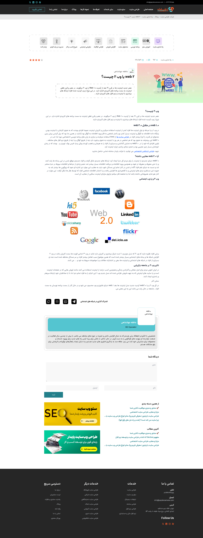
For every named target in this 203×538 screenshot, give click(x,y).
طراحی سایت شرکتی (91, 495)
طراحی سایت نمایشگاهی (89, 499)
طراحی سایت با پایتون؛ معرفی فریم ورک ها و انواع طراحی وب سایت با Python (132, 416)
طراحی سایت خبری (91, 513)
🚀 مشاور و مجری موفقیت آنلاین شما (144, 408)
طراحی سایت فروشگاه (91, 490)
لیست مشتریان (55, 495)
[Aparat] (40, 2)
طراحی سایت (134, 9)
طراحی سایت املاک (91, 504)
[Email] (57, 301)
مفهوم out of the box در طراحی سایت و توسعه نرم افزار (137, 437)
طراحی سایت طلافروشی (90, 518)
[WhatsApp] (65, 301)
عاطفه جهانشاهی (121, 71)
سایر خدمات (108, 9)
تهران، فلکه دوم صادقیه (166, 508)
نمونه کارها (84, 9)
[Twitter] (30, 2)
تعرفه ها (96, 9)
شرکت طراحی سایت (167, 17)
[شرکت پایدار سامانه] (165, 9)
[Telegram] (74, 301)
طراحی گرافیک (98, 47)
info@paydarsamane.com (154, 2)
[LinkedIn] (33, 2)
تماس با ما (53, 9)
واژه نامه (57, 509)
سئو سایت (121, 9)
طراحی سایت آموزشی (91, 509)
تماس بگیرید (37, 9)
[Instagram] (37, 2)
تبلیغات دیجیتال (130, 499)
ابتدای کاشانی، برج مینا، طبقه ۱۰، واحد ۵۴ (160, 511)
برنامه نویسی (135, 47)
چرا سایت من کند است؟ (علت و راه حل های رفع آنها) (139, 420)
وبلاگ (74, 9)
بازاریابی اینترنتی (85, 47)
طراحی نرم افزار (131, 509)
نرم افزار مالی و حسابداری (127, 513)
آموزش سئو (146, 47)
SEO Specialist (130, 327)
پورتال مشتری (55, 518)
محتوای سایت (123, 47)
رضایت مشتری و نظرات (52, 499)
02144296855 (170, 2)
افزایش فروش (110, 47)
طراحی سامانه (131, 504)
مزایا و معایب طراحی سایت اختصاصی (144, 412)
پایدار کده (43, 47)
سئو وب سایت (131, 495)
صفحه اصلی (148, 9)
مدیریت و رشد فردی (56, 47)
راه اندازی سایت (147, 17)
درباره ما (64, 9)
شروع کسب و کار (71, 47)
